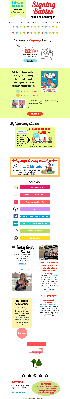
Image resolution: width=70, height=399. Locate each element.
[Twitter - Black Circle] (35, 375)
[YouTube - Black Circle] (46, 375)
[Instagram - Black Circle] (23, 375)
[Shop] (18, 91)
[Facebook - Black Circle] (29, 375)
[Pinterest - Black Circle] (40, 375)
